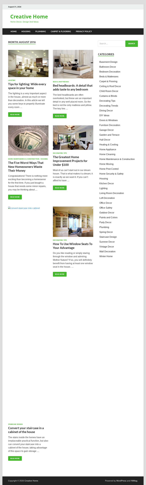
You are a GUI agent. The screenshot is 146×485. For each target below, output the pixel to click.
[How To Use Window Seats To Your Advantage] (73, 222)
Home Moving (106, 164)
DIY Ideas (104, 115)
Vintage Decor (106, 246)
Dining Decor (106, 110)
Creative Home (29, 16)
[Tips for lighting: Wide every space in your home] (28, 63)
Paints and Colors (108, 217)
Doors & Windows (108, 120)
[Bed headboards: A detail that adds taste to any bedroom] (73, 64)
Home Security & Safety (111, 174)
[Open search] (136, 31)
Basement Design (108, 62)
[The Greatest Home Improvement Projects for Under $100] (73, 137)
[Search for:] (118, 43)
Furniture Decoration (109, 125)
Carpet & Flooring (61, 31)
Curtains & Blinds (108, 96)
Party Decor (105, 222)
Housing (26, 31)
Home (14, 31)
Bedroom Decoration (109, 71)
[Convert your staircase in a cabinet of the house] (28, 314)
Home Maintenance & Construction (23, 159)
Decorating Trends (108, 105)
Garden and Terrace (109, 135)
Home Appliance (107, 149)
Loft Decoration (107, 198)
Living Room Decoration (111, 193)
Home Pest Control (109, 169)
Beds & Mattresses (61, 82)
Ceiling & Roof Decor (110, 86)
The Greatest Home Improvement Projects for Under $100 (70, 161)
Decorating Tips (60, 153)
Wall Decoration (107, 251)
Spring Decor (106, 232)
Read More (14, 113)
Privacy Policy (84, 31)
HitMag (134, 481)
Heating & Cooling (108, 144)
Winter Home (106, 256)
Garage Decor (106, 130)
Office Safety (105, 208)
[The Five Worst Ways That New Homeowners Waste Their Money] (28, 140)
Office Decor (105, 203)
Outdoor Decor (106, 212)
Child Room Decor (108, 91)
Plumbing (40, 31)
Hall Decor (104, 140)
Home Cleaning (107, 154)
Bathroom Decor (107, 67)
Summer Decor (107, 242)
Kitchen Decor (106, 183)
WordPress (121, 481)
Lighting (11, 80)
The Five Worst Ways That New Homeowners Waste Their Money (25, 166)
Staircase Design (15, 424)
